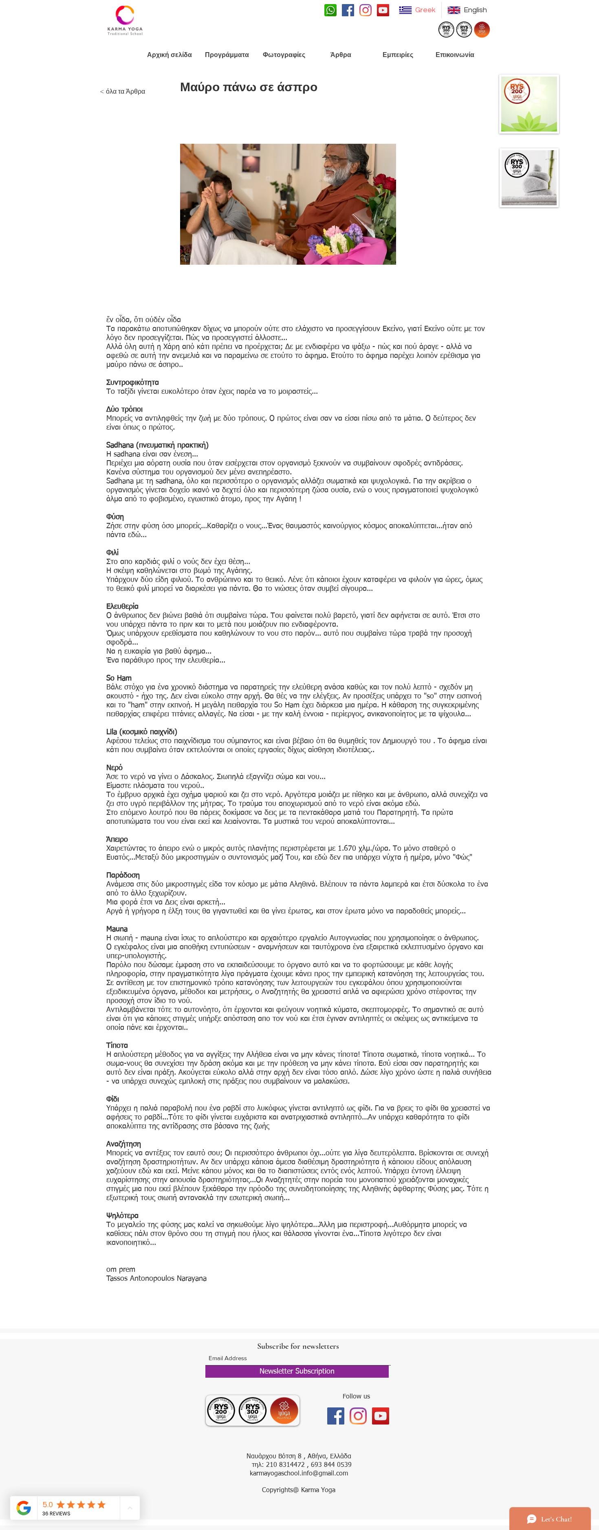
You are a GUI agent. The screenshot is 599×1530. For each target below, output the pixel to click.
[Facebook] (348, 10)
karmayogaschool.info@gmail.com (299, 1474)
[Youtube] (383, 10)
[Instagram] (365, 10)
